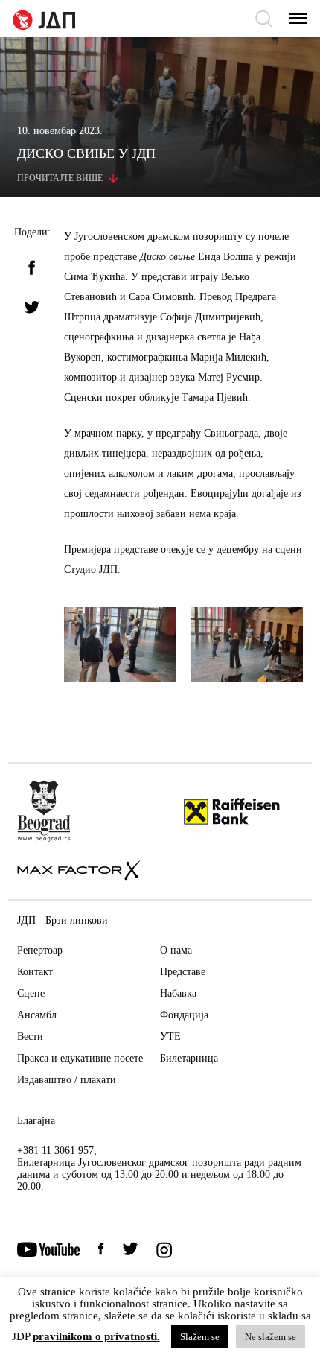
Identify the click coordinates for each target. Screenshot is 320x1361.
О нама (176, 950)
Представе (182, 971)
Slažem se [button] (200, 1336)
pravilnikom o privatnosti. (96, 1336)
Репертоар (40, 950)
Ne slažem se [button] (270, 1336)
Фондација (184, 1015)
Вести (30, 1036)
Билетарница (189, 1058)
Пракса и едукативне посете (80, 1058)
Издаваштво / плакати (66, 1079)
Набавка (178, 993)
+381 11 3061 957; (57, 1150)
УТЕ (170, 1036)
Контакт (35, 971)
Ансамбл (37, 1015)
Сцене (31, 993)
